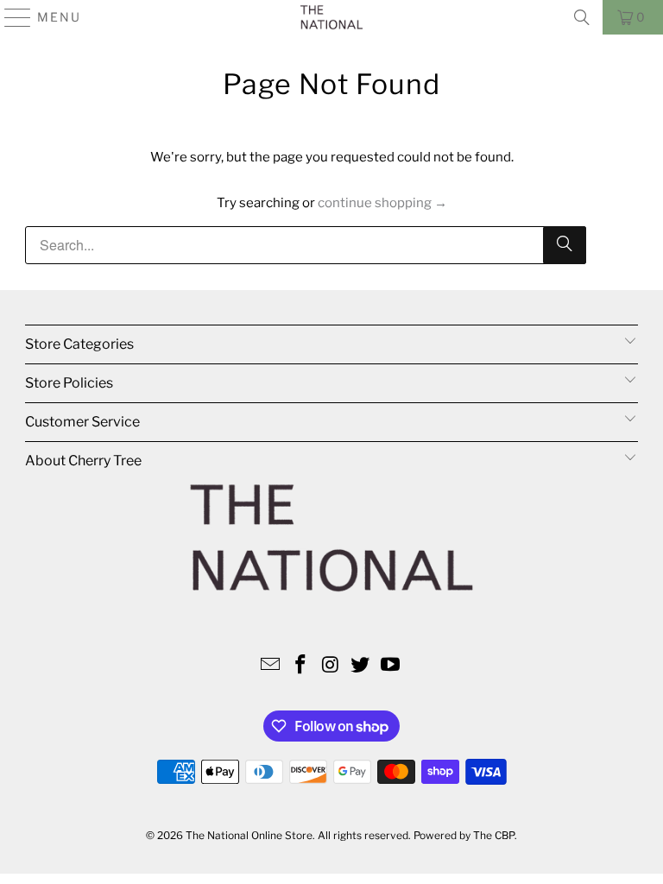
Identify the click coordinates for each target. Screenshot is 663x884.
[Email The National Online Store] (271, 666)
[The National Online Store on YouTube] (391, 666)
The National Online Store (249, 835)
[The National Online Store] (331, 17)
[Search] (581, 17)
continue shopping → (382, 203)
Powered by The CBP (464, 835)
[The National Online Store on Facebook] (300, 666)
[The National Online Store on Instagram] (331, 666)
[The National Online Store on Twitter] (361, 666)
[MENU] (10, 17)
